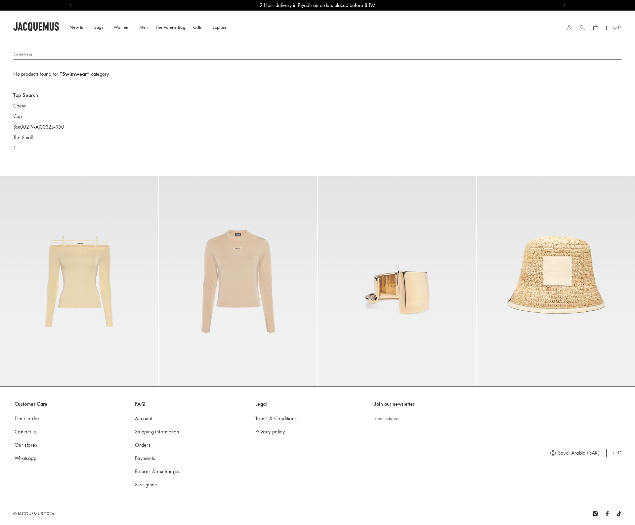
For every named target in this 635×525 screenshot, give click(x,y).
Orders (142, 444)
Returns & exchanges (158, 471)
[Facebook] (607, 513)
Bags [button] (98, 27)
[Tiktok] (619, 513)
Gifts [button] (197, 27)
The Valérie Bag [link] (170, 27)
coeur (19, 105)
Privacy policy (270, 431)
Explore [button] (219, 27)
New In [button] (76, 27)
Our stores (26, 444)
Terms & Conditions (276, 418)
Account (143, 418)
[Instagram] (595, 513)
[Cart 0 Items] (595, 27)
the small (23, 137)
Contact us (26, 431)
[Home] (36, 25)
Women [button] (121, 27)
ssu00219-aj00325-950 (38, 126)
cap (17, 116)
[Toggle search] (582, 27)
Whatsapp (25, 458)
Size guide (146, 484)
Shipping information (157, 431)
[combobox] (317, 54)
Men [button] (143, 27)
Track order (27, 418)
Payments (145, 458)
